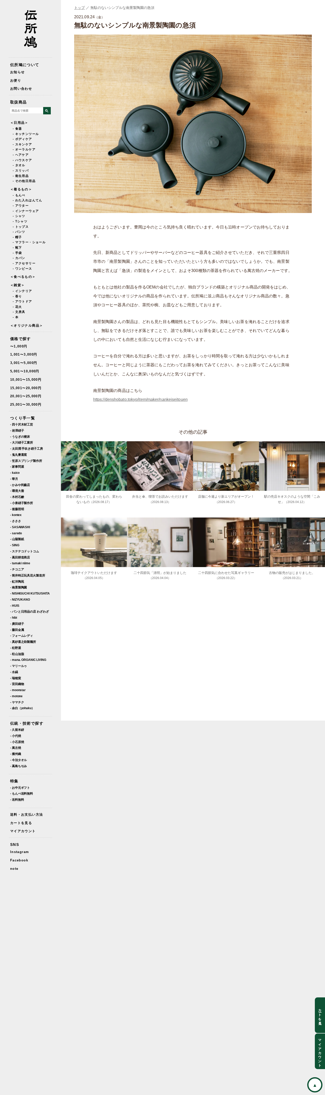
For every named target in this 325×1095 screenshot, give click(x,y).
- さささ (15, 521)
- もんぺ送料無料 (21, 793)
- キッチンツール (26, 133)
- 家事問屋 (17, 466)
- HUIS (14, 605)
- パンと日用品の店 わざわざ (29, 611)
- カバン (19, 258)
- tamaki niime (20, 563)
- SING (14, 545)
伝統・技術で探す (26, 723)
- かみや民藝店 (20, 484)
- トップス (21, 226)
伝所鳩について (24, 65)
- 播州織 (15, 753)
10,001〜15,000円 (25, 380)
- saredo (16, 533)
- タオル (19, 165)
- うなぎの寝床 (20, 436)
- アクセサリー (24, 263)
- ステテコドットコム (24, 551)
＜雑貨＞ (17, 285)
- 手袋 (17, 252)
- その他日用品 (24, 180)
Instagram (19, 852)
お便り (15, 80)
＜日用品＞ (19, 123)
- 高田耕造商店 (20, 557)
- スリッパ (21, 170)
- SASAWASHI (20, 527)
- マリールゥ (18, 665)
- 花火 (17, 306)
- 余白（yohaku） (22, 708)
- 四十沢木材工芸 (21, 424)
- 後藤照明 (17, 509)
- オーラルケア (24, 149)
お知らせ (17, 72)
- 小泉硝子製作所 (21, 503)
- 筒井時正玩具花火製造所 (27, 575)
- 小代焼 (15, 735)
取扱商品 (18, 102)
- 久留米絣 (17, 729)
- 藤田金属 (17, 629)
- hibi (13, 617)
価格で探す (20, 339)
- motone (16, 696)
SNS (14, 844)
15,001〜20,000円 (25, 388)
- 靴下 (17, 247)
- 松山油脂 (17, 654)
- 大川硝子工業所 (21, 442)
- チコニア (17, 569)
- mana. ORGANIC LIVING (28, 659)
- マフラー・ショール (29, 242)
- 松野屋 (15, 647)
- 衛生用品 (21, 175)
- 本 (16, 317)
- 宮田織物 (17, 684)
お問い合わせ (21, 88)
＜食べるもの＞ (23, 277)
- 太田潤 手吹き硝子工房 (26, 448)
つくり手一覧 (22, 418)
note (14, 869)
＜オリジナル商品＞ (26, 325)
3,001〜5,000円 (23, 363)
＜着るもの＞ (21, 189)
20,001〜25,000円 (25, 396)
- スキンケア (22, 144)
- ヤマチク (17, 702)
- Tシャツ (20, 221)
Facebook (19, 860)
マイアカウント (23, 831)
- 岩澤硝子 (17, 430)
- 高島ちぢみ (18, 766)
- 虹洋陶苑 (17, 581)
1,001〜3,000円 (23, 354)
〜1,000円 (18, 346)
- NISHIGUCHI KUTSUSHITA (30, 593)
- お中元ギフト (20, 787)
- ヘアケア (21, 154)
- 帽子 (17, 237)
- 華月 (14, 478)
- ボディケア (22, 139)
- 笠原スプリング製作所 (26, 460)
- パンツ (19, 231)
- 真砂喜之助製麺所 (23, 641)
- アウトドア (22, 301)
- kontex (16, 514)
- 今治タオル (18, 760)
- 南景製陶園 (18, 587)
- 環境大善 (17, 490)
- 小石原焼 (17, 741)
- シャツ (19, 216)
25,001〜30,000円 (25, 404)
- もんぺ (19, 195)
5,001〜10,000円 (24, 371)
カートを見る (21, 823)
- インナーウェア (26, 210)
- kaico (15, 472)
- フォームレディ (21, 635)
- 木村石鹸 (17, 496)
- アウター (21, 205)
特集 (14, 781)
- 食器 (17, 128)
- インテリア (22, 291)
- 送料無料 (17, 799)
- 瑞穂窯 (15, 678)
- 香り (17, 296)
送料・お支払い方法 (26, 814)
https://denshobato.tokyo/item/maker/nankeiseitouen (140, 399)
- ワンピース (22, 268)
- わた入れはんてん (27, 200)
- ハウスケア (22, 160)
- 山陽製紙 (17, 539)
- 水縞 (14, 672)
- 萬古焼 (15, 747)
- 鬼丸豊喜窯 (18, 454)
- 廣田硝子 (17, 623)
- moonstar (18, 690)
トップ (79, 8)
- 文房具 (19, 311)
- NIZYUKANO (20, 599)
